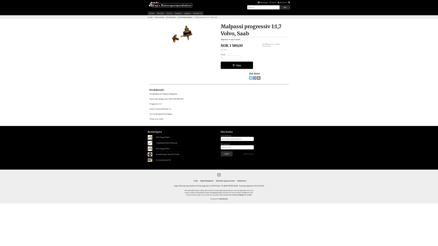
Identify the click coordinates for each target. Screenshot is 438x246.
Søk (285, 7)
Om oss (169, 13)
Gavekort (178, 13)
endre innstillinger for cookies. (242, 195)
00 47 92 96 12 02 (231, 186)
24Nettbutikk (223, 199)
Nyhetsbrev (241, 181)
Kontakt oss (197, 13)
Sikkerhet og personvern (225, 181)
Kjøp (238, 65)
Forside (151, 13)
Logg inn (187, 13)
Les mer (226, 195)
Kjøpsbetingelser (207, 181)
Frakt (196, 181)
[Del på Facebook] (255, 78)
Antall (223, 54)
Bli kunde (160, 13)
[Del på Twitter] (251, 78)
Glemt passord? (248, 154)
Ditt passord (225, 144)
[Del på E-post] (259, 78)
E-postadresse (226, 136)
